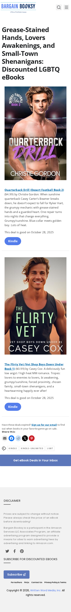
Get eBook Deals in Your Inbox (35, 460)
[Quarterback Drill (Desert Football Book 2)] (35, 133)
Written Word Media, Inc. (45, 590)
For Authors (16, 582)
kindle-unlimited (32, 448)
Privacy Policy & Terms (55, 582)
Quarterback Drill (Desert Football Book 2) (34, 190)
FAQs (26, 582)
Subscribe (14, 574)
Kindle (12, 241)
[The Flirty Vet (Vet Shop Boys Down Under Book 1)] (35, 306)
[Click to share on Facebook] (11, 438)
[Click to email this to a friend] (5, 438)
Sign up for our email (44, 424)
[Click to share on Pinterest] (32, 438)
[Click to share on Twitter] (25, 438)
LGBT (50, 448)
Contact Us (36, 582)
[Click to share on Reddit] (18, 438)
